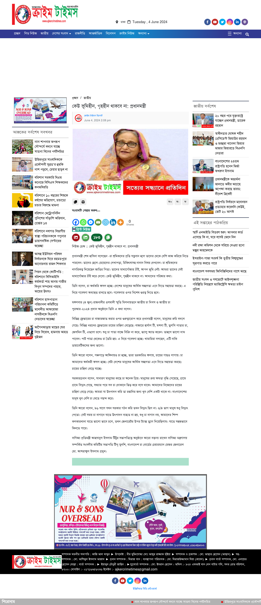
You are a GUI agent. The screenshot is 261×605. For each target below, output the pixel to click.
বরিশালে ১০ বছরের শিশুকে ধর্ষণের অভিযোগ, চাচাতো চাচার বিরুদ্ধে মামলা (51, 200)
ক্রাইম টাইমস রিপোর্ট (93, 115)
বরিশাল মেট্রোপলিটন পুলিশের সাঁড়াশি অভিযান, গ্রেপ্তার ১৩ (50, 218)
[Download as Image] (85, 237)
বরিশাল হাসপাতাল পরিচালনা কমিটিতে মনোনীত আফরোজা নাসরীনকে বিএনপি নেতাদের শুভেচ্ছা (46, 309)
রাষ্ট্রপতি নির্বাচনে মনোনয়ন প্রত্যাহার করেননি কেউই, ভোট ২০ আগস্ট (231, 207)
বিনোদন (111, 33)
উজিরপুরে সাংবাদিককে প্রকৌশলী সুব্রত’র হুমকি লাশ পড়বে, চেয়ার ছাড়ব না (51, 164)
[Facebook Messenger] (90, 219)
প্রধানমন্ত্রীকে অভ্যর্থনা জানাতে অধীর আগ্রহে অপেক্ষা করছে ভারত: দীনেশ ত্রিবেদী (228, 186)
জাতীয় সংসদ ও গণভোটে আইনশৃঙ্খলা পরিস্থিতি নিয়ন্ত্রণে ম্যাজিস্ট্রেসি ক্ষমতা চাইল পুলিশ (218, 284)
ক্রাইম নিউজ (126, 33)
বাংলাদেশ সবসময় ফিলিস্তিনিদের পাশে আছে (219, 271)
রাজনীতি (80, 33)
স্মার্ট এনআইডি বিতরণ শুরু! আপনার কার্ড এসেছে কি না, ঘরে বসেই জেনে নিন (218, 235)
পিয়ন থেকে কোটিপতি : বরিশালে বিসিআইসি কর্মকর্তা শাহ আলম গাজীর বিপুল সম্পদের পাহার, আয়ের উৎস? (50, 282)
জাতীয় (44, 33)
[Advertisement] (114, 65)
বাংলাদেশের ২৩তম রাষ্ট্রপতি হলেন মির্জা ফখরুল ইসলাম (227, 166)
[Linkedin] (113, 219)
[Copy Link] (108, 237)
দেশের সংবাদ (60, 33)
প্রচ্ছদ (17, 33)
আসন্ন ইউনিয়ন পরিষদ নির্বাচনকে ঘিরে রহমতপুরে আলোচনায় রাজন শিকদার (50, 259)
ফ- (177, 202)
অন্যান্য (142, 33)
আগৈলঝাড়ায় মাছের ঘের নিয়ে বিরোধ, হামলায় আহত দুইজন (51, 332)
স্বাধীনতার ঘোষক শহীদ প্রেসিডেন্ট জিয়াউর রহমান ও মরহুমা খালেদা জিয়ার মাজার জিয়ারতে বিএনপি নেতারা (230, 143)
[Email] (98, 219)
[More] (120, 219)
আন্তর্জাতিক (95, 33)
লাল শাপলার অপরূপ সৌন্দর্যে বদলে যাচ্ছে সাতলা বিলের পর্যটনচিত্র (49, 146)
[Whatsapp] (83, 219)
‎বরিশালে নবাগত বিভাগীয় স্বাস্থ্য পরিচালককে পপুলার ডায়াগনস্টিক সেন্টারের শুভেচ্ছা (50, 238)
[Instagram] (105, 219)
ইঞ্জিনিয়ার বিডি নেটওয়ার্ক (145, 589)
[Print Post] (76, 237)
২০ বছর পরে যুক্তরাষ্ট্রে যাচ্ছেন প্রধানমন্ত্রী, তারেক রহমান (230, 120)
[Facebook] (75, 219)
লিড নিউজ (30, 33)
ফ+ (170, 202)
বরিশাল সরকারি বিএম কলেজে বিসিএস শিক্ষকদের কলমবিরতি (51, 182)
